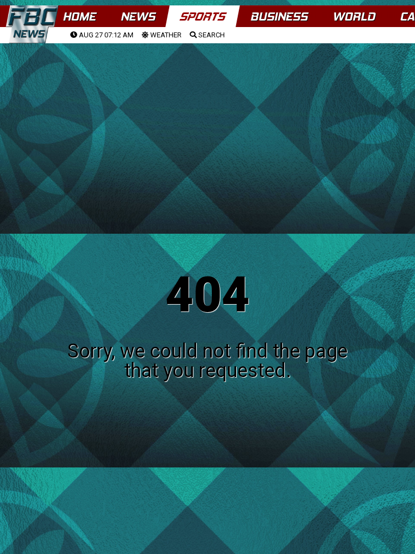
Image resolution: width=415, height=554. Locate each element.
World (353, 16)
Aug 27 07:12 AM (105, 35)
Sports (202, 16)
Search (211, 35)
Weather (165, 35)
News (138, 16)
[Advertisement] (207, 125)
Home (79, 16)
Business (278, 16)
